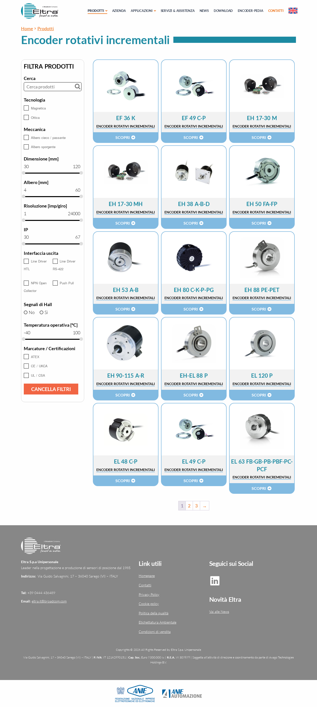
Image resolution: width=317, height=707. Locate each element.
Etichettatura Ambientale (157, 622)
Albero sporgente (43, 146)
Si (46, 312)
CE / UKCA (39, 366)
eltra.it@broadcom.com (49, 601)
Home (27, 28)
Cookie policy (149, 604)
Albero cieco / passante (48, 137)
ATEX (35, 356)
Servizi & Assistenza (178, 11)
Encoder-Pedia (250, 11)
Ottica (35, 117)
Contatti (276, 11)
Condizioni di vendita (155, 631)
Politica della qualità (153, 613)
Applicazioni (142, 11)
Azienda (119, 11)
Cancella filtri (51, 389)
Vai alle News (219, 611)
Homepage (147, 576)
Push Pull (67, 283)
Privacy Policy (149, 594)
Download (223, 11)
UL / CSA (38, 375)
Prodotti (96, 11)
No (32, 312)
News (204, 11)
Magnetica (38, 108)
